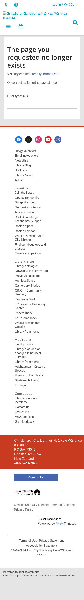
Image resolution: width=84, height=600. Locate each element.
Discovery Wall (25, 299)
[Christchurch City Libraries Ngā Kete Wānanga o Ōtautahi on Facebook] (18, 139)
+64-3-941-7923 (26, 463)
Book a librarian (25, 231)
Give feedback (24, 421)
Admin (19, 180)
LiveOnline (22, 412)
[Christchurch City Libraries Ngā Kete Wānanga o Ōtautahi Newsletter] (57, 139)
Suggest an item (25, 202)
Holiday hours (24, 344)
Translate (70, 523)
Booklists (21, 170)
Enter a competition (28, 253)
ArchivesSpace (25, 280)
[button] (6, 4)
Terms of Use (28, 540)
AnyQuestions (24, 416)
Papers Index (24, 313)
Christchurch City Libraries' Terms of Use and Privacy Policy (44, 507)
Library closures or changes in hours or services (28, 352)
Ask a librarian (24, 212)
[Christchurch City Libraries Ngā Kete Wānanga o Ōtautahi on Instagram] (38, 139)
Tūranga (20, 385)
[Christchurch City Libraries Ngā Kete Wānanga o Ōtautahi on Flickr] (28, 139)
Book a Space (24, 226)
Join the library (24, 192)
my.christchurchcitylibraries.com (37, 74)
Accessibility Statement (41, 545)
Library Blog (23, 165)
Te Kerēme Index (26, 318)
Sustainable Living (27, 380)
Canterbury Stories (27, 285)
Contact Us (36, 477)
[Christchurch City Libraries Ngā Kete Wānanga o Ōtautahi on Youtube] (48, 139)
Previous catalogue (27, 275)
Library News (24, 175)
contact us (18, 82)
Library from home (27, 331)
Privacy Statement (51, 540)
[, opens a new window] (27, 497)
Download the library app (31, 270)
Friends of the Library (29, 375)
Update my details (27, 197)
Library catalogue (26, 266)
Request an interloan (28, 207)
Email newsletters (27, 155)
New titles (21, 160)
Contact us (22, 407)
